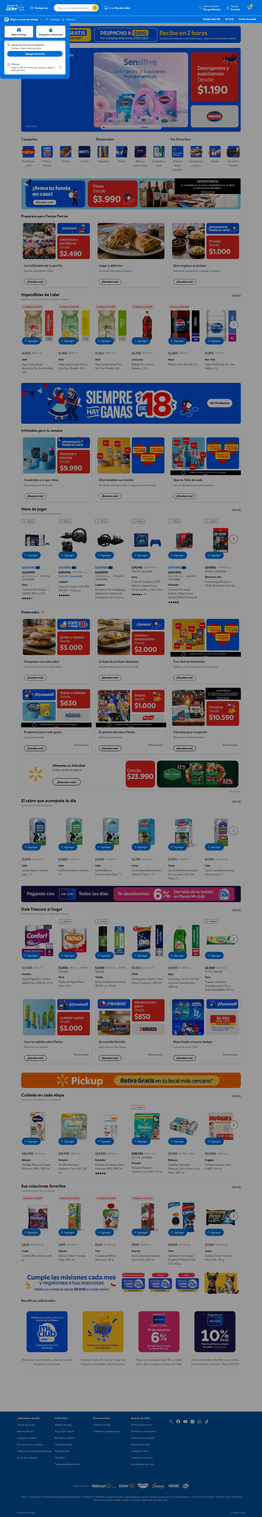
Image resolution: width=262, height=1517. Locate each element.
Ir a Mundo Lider (120, 8)
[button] (210, 8)
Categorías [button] (41, 8)
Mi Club (229, 19)
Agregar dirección (35, 54)
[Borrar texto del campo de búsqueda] (89, 7)
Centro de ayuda (247, 19)
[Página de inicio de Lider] (15, 8)
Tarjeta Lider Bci (211, 19)
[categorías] (95, 8)
